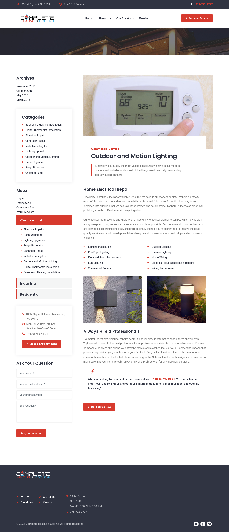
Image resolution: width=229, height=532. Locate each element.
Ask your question (31, 433)
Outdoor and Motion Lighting (42, 156)
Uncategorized (34, 172)
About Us (104, 18)
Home (89, 18)
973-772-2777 (204, 4)
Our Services (125, 18)
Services (27, 502)
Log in (20, 198)
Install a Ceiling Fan (36, 146)
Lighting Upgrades (36, 151)
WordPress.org (25, 212)
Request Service (199, 18)
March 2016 (23, 99)
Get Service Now (101, 407)
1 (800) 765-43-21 (37, 333)
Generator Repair (35, 140)
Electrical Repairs (35, 135)
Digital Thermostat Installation (43, 130)
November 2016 (25, 86)
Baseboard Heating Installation (43, 124)
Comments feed (25, 207)
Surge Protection (35, 167)
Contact (145, 18)
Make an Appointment (43, 343)
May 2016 (22, 95)
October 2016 (24, 90)
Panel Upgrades (34, 162)
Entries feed (23, 203)
